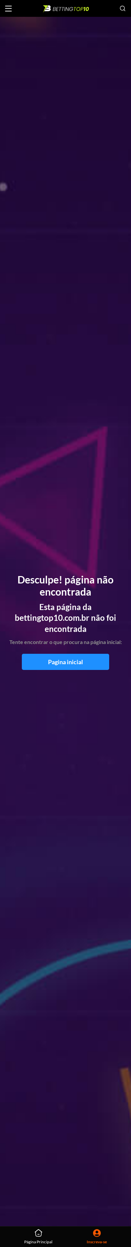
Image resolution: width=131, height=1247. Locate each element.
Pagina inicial (65, 662)
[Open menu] (8, 8)
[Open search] (122, 8)
